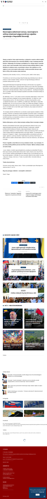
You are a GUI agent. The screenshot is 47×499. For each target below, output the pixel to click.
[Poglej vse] (13, 404)
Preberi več (41, 492)
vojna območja (23, 245)
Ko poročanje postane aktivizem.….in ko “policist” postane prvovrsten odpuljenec (23, 270)
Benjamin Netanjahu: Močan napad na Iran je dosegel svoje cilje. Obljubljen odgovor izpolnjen (12, 322)
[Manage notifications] (44, 496)
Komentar (23, 267)
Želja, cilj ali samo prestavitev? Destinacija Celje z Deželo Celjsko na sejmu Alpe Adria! (25, 386)
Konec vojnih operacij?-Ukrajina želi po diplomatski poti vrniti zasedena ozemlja (23, 248)
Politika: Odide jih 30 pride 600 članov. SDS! (23, 293)
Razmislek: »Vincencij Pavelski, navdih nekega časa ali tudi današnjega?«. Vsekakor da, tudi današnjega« (25, 375)
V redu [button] (37, 494)
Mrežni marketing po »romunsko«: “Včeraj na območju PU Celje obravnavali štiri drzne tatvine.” (25, 391)
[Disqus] (23, 217)
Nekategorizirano (7, 29)
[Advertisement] (23, 49)
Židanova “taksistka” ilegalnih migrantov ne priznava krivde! (13, 194)
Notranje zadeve (29, 310)
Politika (23, 290)
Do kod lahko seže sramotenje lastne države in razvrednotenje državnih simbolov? (34, 322)
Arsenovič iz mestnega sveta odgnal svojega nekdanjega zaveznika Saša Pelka (33, 195)
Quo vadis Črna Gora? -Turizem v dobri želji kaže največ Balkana (33, 344)
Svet (6, 310)
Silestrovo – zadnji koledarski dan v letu (12, 345)
